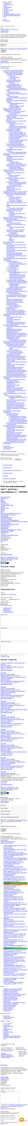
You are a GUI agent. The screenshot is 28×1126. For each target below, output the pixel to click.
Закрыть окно (4, 61)
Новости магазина (7, 458)
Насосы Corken (13, 179)
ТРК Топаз (12, 76)
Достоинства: (4, 614)
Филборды (12, 214)
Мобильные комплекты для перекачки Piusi (17, 104)
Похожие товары (5, 524)
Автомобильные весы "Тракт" (17, 419)
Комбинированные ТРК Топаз (17, 88)
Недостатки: (4, 628)
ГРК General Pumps (14, 84)
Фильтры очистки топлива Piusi (18, 126)
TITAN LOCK (4, 540)
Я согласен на (14, 48)
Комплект (3, 517)
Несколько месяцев (8, 612)
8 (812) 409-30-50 (5, 62)
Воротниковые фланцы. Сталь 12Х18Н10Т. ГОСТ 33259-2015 (17, 275)
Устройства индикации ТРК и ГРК (18, 135)
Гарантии (6, 8)
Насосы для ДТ (13, 176)
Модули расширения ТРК (16, 141)
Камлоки (12, 239)
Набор (2, 516)
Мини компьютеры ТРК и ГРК (17, 134)
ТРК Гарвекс (13, 78)
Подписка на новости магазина (9, 451)
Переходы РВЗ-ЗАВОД (15, 306)
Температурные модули (16, 142)
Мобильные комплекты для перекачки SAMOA (17, 106)
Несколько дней (8, 608)
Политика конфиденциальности (12, 15)
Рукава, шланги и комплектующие (12, 995)
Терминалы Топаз (14, 161)
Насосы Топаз (13, 114)
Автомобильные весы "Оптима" (18, 416)
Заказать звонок (5, 30)
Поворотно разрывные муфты (17, 213)
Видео (2, 528)
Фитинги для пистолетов (16, 216)
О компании (7, 3)
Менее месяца (7, 610)
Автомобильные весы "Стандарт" (18, 417)
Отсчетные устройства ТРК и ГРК (18, 140)
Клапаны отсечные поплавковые (18, 263)
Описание (3, 518)
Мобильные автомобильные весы (18, 421)
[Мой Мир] (6, 563)
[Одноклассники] (3, 563)
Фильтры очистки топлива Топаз (18, 127)
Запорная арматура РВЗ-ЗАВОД (18, 287)
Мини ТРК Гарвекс (14, 92)
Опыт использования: (6, 605)
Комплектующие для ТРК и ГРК (12, 990)
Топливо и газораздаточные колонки (13, 989)
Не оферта (6, 12)
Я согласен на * (14, 1104)
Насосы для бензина (15, 175)
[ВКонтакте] (1, 563)
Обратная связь (4, 1077)
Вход (5, 19)
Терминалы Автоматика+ (16, 163)
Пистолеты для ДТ (14, 198)
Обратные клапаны (14, 266)
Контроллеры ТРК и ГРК (16, 131)
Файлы (2, 527)
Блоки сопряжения (14, 138)
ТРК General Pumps (14, 77)
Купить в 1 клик (14, 557)
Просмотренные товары (7, 843)
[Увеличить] (14, 531)
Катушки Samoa (14, 234)
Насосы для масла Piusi (15, 184)
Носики (12, 212)
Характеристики (5, 520)
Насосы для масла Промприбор (18, 183)
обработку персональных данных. (18, 48)
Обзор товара (4, 514)
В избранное (4, 675)
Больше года (7, 609)
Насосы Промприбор (15, 112)
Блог (5, 16)
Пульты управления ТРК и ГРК (18, 133)
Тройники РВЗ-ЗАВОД (15, 293)
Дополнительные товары (7, 521)
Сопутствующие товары (10, 1005)
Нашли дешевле (14, 558)
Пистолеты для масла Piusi (16, 208)
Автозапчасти (7, 1010)
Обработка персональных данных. (12, 14)
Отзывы (3, 522)
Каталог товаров (5, 68)
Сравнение (12, 674)
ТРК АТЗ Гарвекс (14, 349)
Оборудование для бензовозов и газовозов (14, 1002)
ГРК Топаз (12, 82)
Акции (5, 6)
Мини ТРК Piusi (14, 96)
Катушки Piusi (13, 232)
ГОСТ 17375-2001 (14, 269)
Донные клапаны (14, 265)
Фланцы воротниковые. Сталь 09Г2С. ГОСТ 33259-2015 (17, 278)
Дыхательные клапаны (15, 262)
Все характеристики (6, 537)
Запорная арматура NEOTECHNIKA (14, 285)
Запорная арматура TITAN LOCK (18, 283)
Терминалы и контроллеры (10, 991)
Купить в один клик (17, 1106)
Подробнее (3, 673)
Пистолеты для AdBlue (15, 201)
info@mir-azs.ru (4, 1079)
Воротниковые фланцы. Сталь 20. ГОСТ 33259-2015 (18, 272)
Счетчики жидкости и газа (10, 997)
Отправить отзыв (5, 656)
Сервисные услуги (8, 4)
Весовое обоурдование (9, 1006)
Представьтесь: (4, 655)
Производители (8, 7)
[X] (8, 563)
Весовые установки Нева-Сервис (18, 152)
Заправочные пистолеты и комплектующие (15, 994)
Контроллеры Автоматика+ (17, 168)
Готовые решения (8, 1008)
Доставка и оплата (8, 10)
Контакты (6, 11)
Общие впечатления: (6, 641)
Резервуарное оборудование (11, 998)
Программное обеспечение (10, 999)
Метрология (7, 1001)
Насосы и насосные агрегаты (11, 993)
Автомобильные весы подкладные (18, 420)
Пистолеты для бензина (16, 197)
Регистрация (7, 20)
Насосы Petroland (14, 180)
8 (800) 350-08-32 (5, 29)
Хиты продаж (7, 448)
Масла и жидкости (8, 1009)
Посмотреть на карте (7, 1050)
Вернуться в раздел (5, 513)
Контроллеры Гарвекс (15, 167)
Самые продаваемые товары (8, 841)
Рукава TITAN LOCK (15, 223)
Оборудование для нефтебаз (11, 1003)
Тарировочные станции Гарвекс (18, 340)
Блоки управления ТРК (16, 137)
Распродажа (7, 446)
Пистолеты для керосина (16, 199)
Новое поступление (9, 447)
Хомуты (12, 240)
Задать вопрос (4, 781)
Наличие (3, 525)
